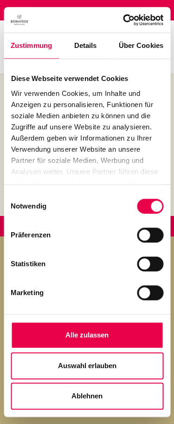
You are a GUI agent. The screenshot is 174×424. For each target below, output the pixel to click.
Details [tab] (85, 45)
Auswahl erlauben (87, 366)
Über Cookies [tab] (141, 45)
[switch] (150, 235)
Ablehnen (87, 396)
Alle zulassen (87, 335)
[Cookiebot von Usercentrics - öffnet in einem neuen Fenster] (123, 20)
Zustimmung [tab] (31, 45)
